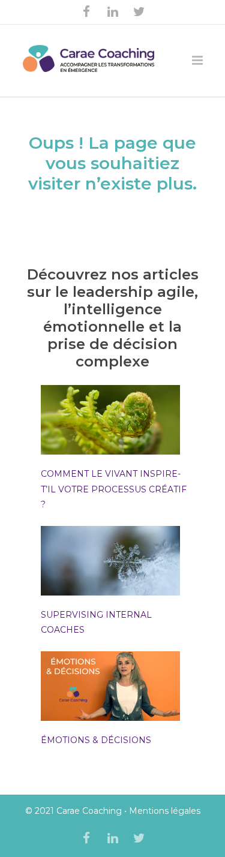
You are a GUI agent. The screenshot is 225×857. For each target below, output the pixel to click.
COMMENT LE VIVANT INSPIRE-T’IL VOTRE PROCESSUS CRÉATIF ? (114, 488)
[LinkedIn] (113, 12)
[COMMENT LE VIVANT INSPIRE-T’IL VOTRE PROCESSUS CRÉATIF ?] (111, 422)
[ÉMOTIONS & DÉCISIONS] (111, 688)
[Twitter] (139, 12)
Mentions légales (164, 810)
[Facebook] (86, 12)
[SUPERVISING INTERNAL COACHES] (111, 563)
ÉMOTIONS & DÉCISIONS (96, 740)
